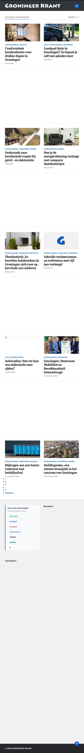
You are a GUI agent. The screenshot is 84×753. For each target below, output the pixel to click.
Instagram (13, 526)
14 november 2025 (51, 476)
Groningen (68, 45)
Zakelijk (34, 461)
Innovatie (33, 253)
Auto (46, 45)
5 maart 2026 (10, 372)
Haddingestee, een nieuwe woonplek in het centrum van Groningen (60, 469)
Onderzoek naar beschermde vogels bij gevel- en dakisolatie (20, 156)
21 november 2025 (12, 476)
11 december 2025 (51, 376)
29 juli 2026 (9, 63)
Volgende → (10, 493)
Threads (13, 537)
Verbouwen (24, 149)
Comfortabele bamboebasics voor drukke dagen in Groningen (18, 54)
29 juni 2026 (48, 168)
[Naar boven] (77, 744)
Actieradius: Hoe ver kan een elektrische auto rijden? (22, 364)
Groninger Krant (22, 748)
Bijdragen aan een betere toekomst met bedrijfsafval (22, 469)
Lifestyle (23, 45)
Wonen (33, 149)
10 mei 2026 (9, 272)
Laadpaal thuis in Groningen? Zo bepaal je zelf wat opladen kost (60, 52)
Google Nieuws (15, 532)
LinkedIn (13, 542)
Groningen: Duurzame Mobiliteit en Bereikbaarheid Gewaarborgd (59, 366)
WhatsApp (14, 516)
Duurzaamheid (11, 45)
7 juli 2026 (9, 164)
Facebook (13, 521)
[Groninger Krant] (32, 7)
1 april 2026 (48, 268)
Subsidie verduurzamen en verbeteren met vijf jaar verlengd (60, 260)
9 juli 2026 (48, 60)
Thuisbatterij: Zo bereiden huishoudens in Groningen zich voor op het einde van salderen (22, 262)
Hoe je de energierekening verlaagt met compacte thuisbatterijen (61, 158)
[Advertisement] (22, 95)
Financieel (62, 253)
